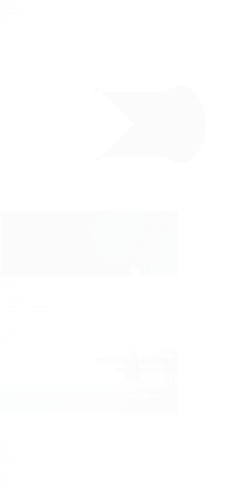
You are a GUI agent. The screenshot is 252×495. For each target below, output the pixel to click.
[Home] (2, 276)
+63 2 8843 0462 (18, 463)
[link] (2, 22)
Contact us (4, 479)
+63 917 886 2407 (19, 449)
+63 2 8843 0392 (30, 463)
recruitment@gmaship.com (9, 454)
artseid (84, 492)
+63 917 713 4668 (6, 449)
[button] (8, 22)
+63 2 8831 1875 (6, 444)
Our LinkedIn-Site (6, 474)
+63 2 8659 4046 (18, 444)
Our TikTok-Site (6, 475)
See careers (4, 434)
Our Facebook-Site (7, 472)
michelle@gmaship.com (194, 346)
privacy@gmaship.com (124, 346)
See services (4, 423)
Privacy (71, 492)
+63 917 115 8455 (32, 449)
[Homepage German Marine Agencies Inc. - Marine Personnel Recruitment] (10, 20)
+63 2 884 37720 (6, 463)
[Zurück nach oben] (2, 489)
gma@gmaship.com (7, 468)
